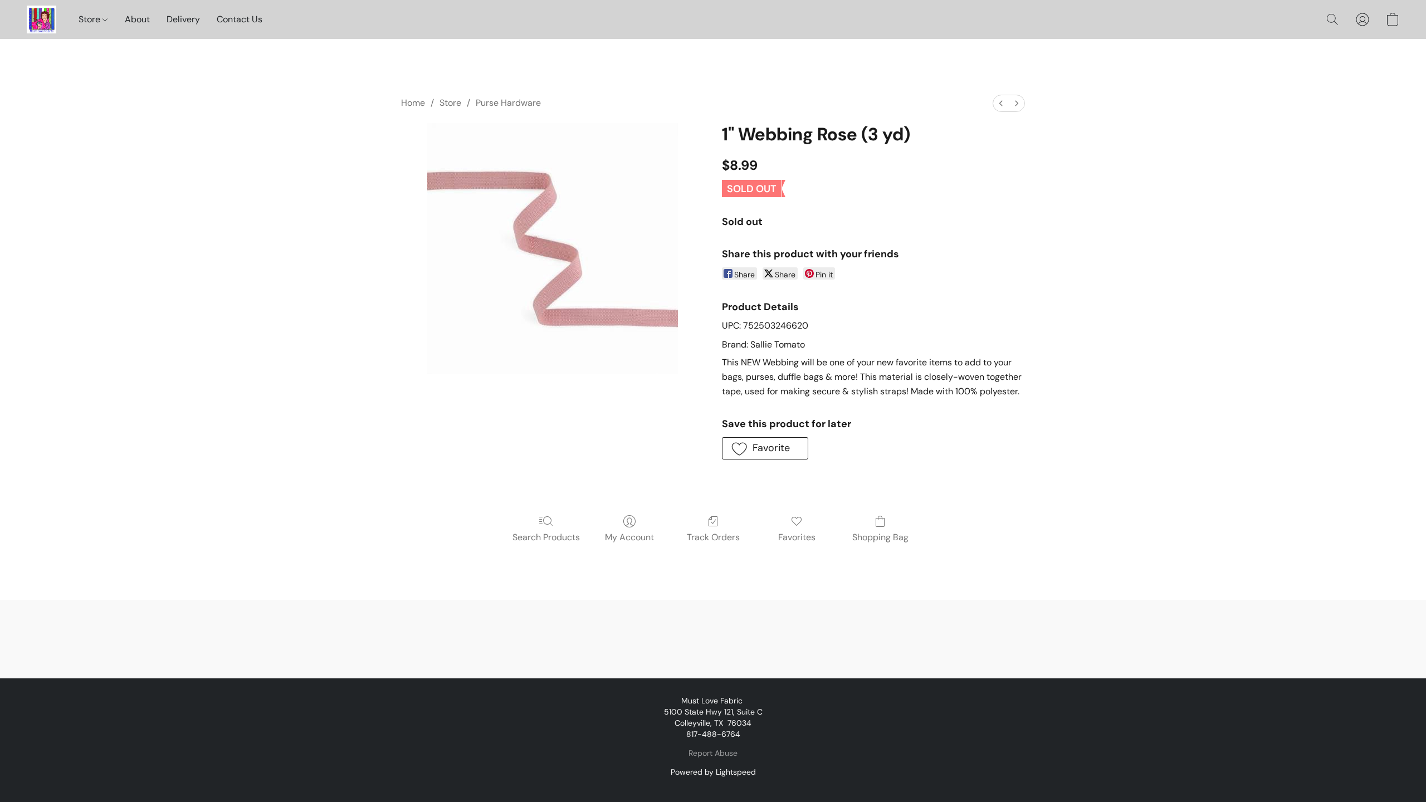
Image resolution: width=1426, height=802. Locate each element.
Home (413, 103)
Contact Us (239, 19)
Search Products (546, 537)
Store (90, 19)
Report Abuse (713, 753)
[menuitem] (1001, 103)
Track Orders (713, 537)
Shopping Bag (880, 537)
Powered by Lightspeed (713, 772)
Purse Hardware (508, 103)
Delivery (183, 19)
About (137, 19)
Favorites (796, 537)
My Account (629, 537)
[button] (41, 19)
